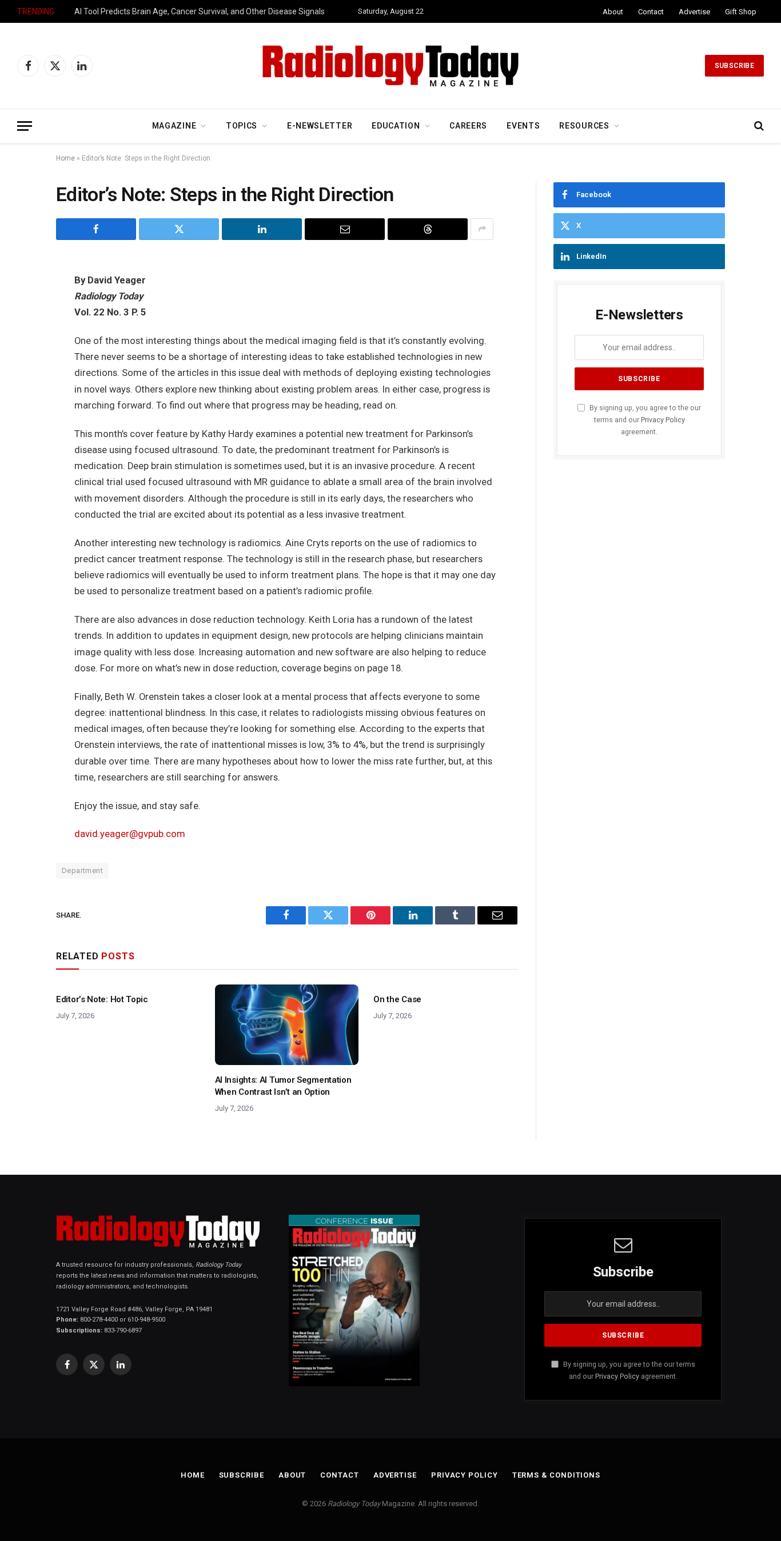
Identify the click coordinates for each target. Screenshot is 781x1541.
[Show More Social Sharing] (482, 229)
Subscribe (734, 66)
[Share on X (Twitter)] (179, 229)
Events (523, 125)
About (613, 11)
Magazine (174, 125)
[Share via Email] (345, 229)
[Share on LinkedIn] (262, 229)
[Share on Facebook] (96, 229)
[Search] (758, 126)
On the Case (397, 999)
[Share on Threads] (428, 229)
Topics (241, 125)
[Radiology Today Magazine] (390, 65)
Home (65, 158)
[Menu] (24, 126)
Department (82, 870)
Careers (468, 125)
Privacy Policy (663, 419)
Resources (584, 125)
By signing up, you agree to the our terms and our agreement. (644, 420)
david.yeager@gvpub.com (129, 833)
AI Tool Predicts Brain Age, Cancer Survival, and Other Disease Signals (199, 11)
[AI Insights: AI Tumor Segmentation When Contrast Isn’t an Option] (287, 1025)
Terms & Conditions (556, 1475)
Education (396, 125)
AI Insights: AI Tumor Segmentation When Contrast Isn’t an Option (283, 1085)
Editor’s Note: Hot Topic (102, 999)
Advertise (694, 11)
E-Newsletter (319, 125)
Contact (651, 11)
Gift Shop (740, 11)
